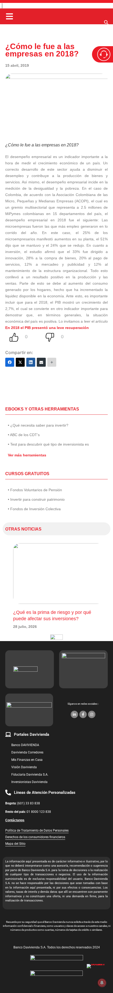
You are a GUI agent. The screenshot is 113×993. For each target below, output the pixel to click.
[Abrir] (9, 16)
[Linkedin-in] (74, 714)
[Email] (41, 362)
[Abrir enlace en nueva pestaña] (97, 974)
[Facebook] (9, 362)
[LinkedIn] (30, 362)
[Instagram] (91, 714)
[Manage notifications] (102, 982)
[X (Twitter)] (20, 362)
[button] (106, 24)
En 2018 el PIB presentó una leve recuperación (47, 328)
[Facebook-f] (83, 714)
